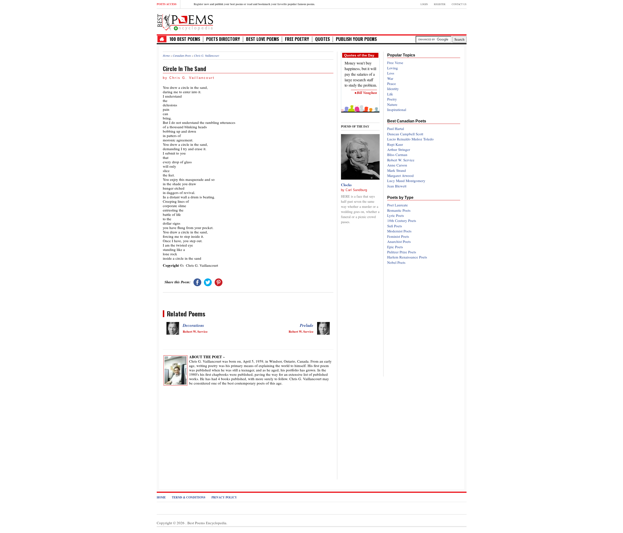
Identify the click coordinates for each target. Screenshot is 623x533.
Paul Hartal (395, 128)
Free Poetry (297, 39)
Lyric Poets (395, 215)
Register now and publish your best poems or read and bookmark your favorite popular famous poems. (254, 4)
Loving (392, 67)
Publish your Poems (356, 39)
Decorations (193, 325)
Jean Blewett (396, 186)
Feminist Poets (398, 236)
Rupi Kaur (395, 144)
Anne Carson (397, 165)
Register (440, 4)
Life (390, 94)
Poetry (392, 99)
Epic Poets (395, 246)
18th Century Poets (401, 220)
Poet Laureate (397, 204)
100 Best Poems (184, 39)
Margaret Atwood (400, 175)
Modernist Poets (399, 231)
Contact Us (459, 4)
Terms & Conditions (188, 497)
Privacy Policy (224, 497)
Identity (393, 88)
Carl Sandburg (356, 190)
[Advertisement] (410, 21)
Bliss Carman (397, 154)
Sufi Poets (394, 225)
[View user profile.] (175, 370)
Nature (392, 104)
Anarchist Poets (399, 241)
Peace (391, 83)
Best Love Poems (262, 39)
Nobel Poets (396, 262)
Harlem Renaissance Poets (407, 257)
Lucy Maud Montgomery (406, 180)
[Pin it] (218, 281)
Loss (390, 73)
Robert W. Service (400, 159)
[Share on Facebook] (197, 281)
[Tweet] (208, 281)
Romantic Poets (399, 210)
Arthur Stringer (398, 149)
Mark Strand (396, 170)
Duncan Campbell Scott (405, 133)
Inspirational (396, 109)
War (390, 78)
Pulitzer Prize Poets (401, 251)
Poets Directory (223, 39)
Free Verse (395, 62)
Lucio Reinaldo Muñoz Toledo (410, 139)
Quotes (322, 39)
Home (161, 497)
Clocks (346, 184)
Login (424, 4)
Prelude (306, 325)
